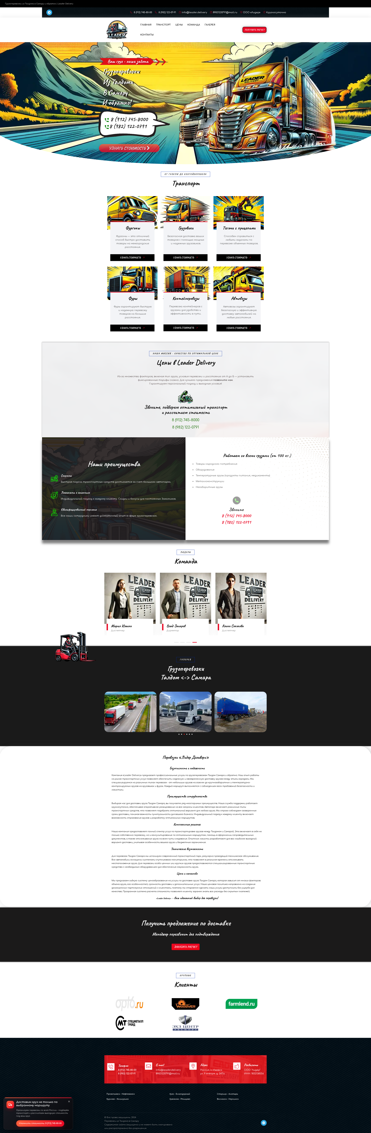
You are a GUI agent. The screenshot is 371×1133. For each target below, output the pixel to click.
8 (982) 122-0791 (128, 126)
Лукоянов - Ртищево (179, 1099)
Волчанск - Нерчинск (228, 1099)
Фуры (132, 298)
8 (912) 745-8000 (129, 119)
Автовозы (239, 298)
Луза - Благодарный (179, 1094)
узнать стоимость (128, 147)
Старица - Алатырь (227, 1094)
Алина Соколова (121, 625)
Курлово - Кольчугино (118, 1099)
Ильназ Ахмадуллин (180, 625)
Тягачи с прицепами (239, 228)
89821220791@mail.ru (225, 12)
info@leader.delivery (194, 12)
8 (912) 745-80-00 (142, 12)
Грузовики (185, 228)
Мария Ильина (232, 625)
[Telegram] (49, 12)
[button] (176, 642)
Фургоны (133, 228)
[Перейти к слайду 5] (189, 734)
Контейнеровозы (185, 298)
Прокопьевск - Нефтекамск (121, 1094)
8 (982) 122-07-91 (167, 12)
